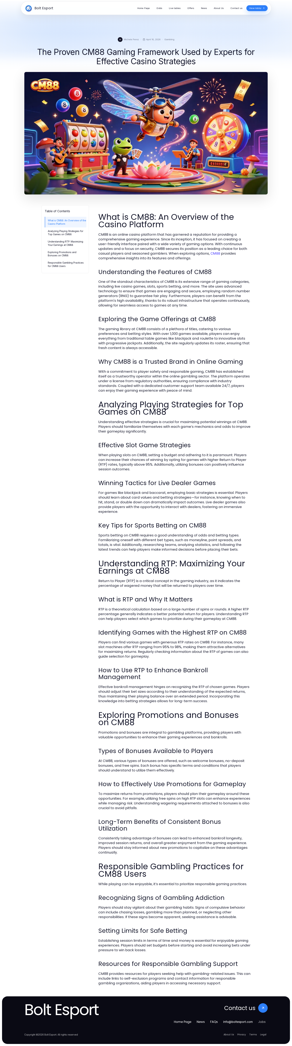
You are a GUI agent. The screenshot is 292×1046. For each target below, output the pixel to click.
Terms (253, 1034)
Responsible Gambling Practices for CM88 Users (66, 264)
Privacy (241, 1034)
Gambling (169, 39)
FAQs (214, 1022)
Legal (263, 1034)
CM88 (215, 253)
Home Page (182, 1022)
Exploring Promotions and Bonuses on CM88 (62, 254)
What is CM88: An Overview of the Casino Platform (67, 222)
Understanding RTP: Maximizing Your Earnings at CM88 (65, 243)
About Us (229, 1034)
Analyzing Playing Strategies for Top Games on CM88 (65, 233)
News (201, 1022)
